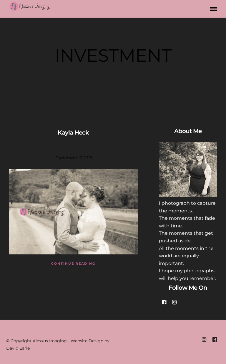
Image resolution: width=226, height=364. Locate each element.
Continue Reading (73, 263)
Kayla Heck (73, 132)
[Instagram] (174, 302)
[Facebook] (164, 302)
